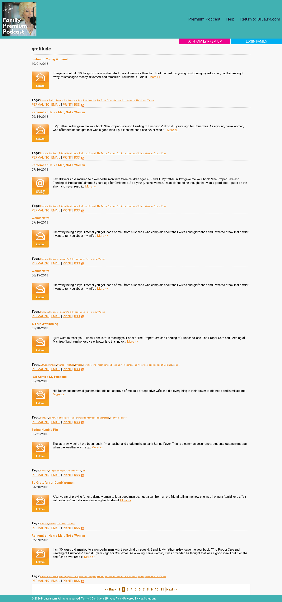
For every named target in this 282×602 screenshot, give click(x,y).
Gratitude (68, 100)
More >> (154, 77)
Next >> (171, 589)
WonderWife (41, 218)
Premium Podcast (204, 19)
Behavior (44, 100)
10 (156, 589)
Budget (52, 471)
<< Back (110, 589)
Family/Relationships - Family (62, 418)
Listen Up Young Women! (50, 59)
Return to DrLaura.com (260, 19)
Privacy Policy (114, 598)
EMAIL (55, 104)
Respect (92, 153)
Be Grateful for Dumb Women (53, 482)
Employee (61, 471)
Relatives (114, 418)
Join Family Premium (204, 41)
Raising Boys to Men (68, 153)
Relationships (89, 100)
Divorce (59, 100)
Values (150, 100)
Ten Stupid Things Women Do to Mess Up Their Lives (121, 100)
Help (230, 19)
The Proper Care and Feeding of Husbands (117, 153)
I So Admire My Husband (49, 377)
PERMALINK (40, 104)
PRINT (67, 104)
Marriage (78, 100)
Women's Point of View (155, 153)
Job (83, 471)
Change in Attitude (65, 365)
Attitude (43, 365)
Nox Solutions (147, 598)
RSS (77, 104)
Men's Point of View (88, 259)
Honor (78, 471)
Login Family (256, 41)
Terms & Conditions (93, 598)
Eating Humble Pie (45, 430)
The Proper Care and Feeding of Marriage (152, 365)
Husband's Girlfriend (68, 259)
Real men (83, 153)
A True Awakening (45, 324)
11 (162, 589)
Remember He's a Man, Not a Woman (58, 112)
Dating (52, 100)
